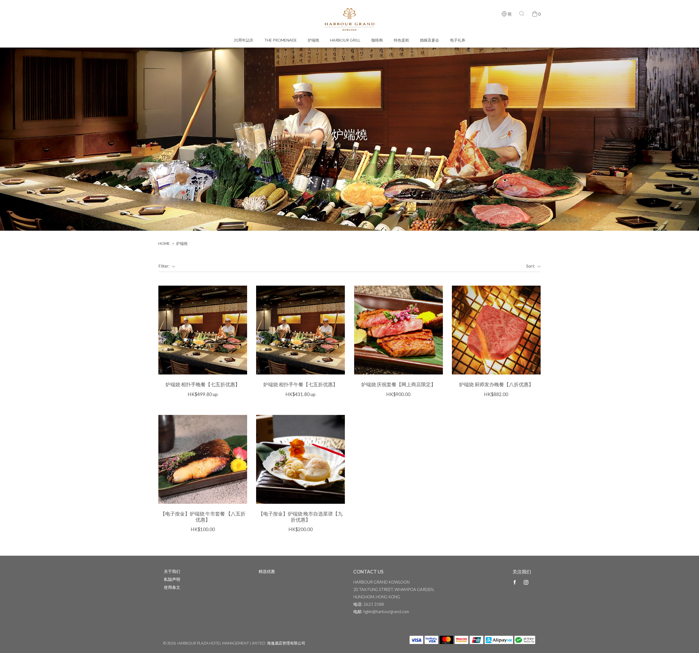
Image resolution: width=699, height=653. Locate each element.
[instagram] (526, 582)
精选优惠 (267, 571)
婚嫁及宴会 (429, 40)
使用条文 (172, 587)
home (164, 243)
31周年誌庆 (243, 40)
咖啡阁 (377, 40)
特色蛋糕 (401, 40)
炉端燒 (313, 40)
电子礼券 (457, 40)
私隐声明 (172, 579)
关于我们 (172, 571)
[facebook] (515, 582)
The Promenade (280, 40)
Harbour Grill (345, 40)
